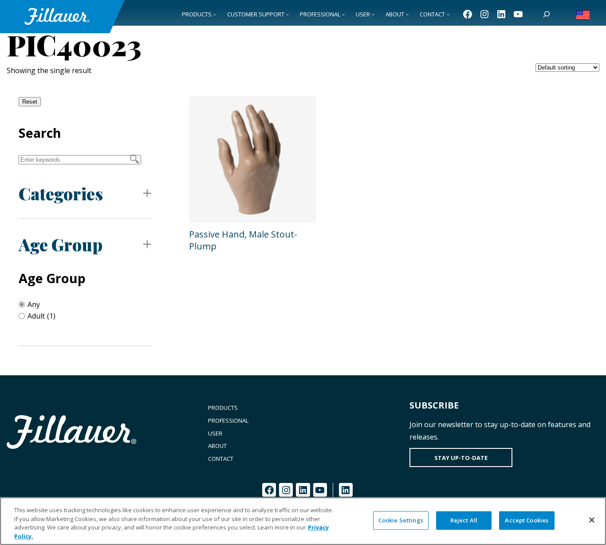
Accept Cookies (526, 520)
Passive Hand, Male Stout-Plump (243, 240)
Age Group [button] (60, 244)
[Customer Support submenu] (287, 14)
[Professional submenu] (343, 14)
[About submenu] (407, 14)
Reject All (463, 520)
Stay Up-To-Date (461, 458)
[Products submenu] (214, 14)
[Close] (592, 519)
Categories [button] (61, 193)
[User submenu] (373, 14)
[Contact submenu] (448, 14)
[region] (303, 521)
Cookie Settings (400, 520)
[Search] (546, 14)
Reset (29, 101)
